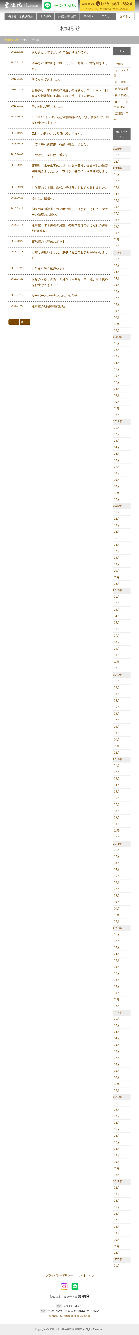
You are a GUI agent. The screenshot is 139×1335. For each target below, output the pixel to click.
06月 (117, 206)
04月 (117, 194)
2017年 (117, 759)
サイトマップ (86, 1275)
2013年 (117, 1097)
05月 (117, 200)
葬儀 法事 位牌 (67, 16)
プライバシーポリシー (59, 1275)
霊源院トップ (11, 40)
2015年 (117, 928)
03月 (117, 187)
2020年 (117, 506)
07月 (117, 213)
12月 (117, 161)
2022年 (117, 337)
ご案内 (119, 64)
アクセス (107, 16)
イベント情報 (121, 73)
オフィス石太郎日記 (121, 104)
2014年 (117, 1012)
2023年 (117, 252)
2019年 (117, 590)
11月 (116, 239)
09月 (117, 226)
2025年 (117, 149)
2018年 (117, 675)
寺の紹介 (88, 16)
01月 (117, 155)
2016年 (117, 843)
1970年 (117, 1259)
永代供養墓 (121, 88)
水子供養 (45, 16)
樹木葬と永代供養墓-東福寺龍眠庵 (69, 1316)
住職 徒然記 (122, 95)
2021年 (117, 421)
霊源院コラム (121, 116)
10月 (117, 233)
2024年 (117, 168)
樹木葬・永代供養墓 (20, 16)
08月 (117, 220)
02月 (117, 181)
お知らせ (125, 16)
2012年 (117, 1181)
